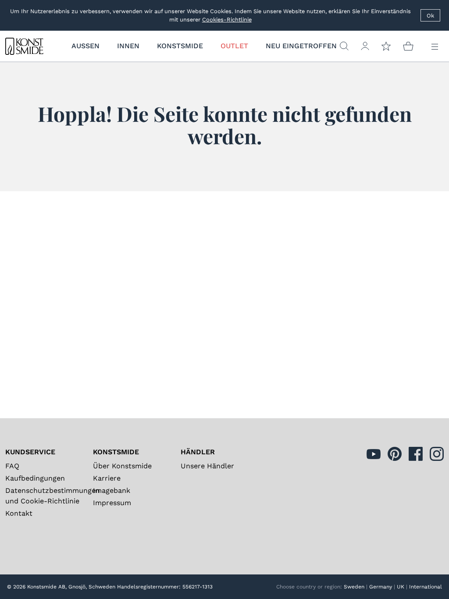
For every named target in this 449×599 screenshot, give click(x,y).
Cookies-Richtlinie (227, 19)
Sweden (354, 587)
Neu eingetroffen (301, 46)
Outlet (234, 46)
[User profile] (365, 46)
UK (400, 587)
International (425, 587)
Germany (380, 587)
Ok (430, 15)
